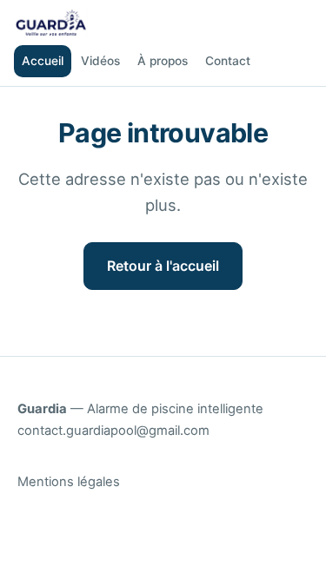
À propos (162, 61)
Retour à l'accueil (163, 265)
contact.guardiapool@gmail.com (113, 430)
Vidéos (100, 61)
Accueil (42, 61)
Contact (227, 61)
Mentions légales (68, 482)
